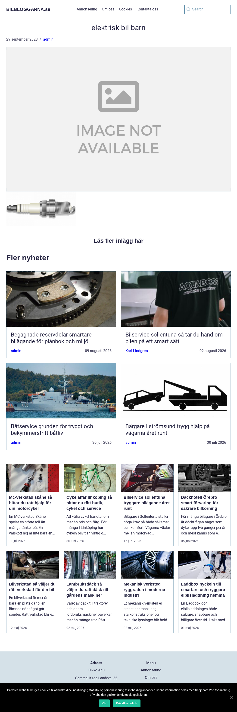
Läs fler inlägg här (118, 240)
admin (48, 39)
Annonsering (87, 9)
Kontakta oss (147, 9)
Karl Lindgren (136, 351)
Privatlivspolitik (126, 703)
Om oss (108, 9)
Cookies (125, 9)
